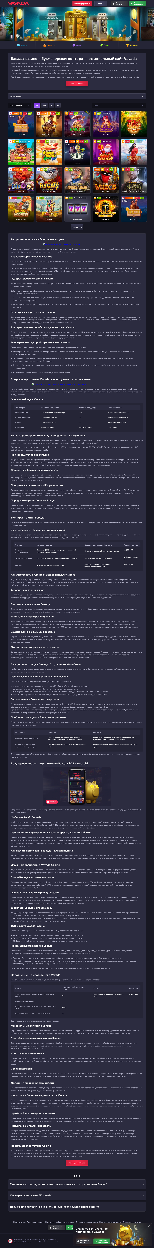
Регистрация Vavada (77, 1163)
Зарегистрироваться (82, 4)
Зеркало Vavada (77, 84)
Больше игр (77, 227)
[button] (2, 24)
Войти (100, 4)
